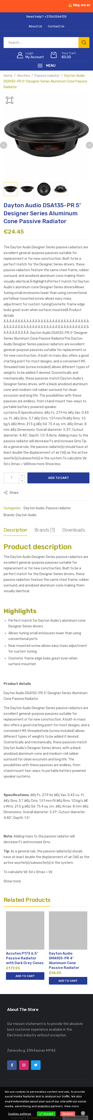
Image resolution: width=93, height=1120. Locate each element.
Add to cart (58, 478)
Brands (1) (44, 530)
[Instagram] (24, 1065)
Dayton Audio (34, 508)
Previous (3, 145)
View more (71, 1106)
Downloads (73, 530)
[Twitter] (36, 1065)
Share (14, 493)
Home (8, 76)
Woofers (23, 76)
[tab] (15, 531)
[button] (9, 100)
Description (15, 530)
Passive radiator (47, 76)
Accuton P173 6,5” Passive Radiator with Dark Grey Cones (25, 958)
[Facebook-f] (12, 1065)
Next (89, 145)
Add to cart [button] (25, 976)
